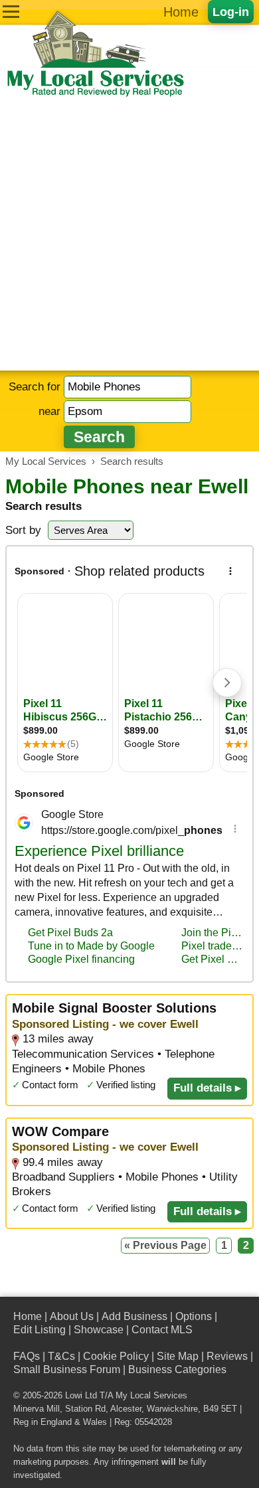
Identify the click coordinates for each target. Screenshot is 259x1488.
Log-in (231, 12)
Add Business (134, 1316)
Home (181, 12)
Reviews (227, 1356)
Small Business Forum (66, 1369)
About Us (72, 1316)
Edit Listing (39, 1329)
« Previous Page (165, 1245)
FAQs (26, 1356)
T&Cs (61, 1356)
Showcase (99, 1329)
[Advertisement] (129, 234)
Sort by (23, 530)
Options (193, 1316)
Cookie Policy (116, 1356)
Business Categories (177, 1369)
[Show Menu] (11, 11)
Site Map (178, 1356)
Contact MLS (162, 1329)
